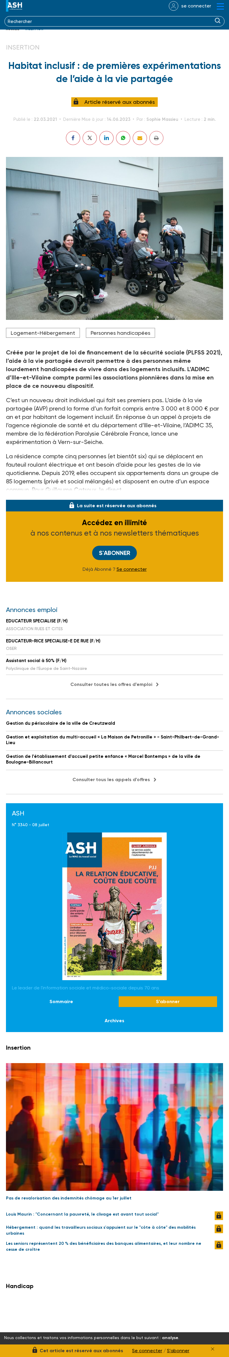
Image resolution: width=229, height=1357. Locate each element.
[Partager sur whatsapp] (123, 138)
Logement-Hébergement (43, 333)
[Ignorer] (212, 1348)
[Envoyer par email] (140, 138)
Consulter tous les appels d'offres (111, 779)
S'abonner (114, 552)
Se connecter (132, 569)
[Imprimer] (156, 138)
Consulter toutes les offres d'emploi (111, 684)
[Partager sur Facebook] (73, 138)
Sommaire (61, 1001)
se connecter (196, 6)
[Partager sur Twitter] (90, 138)
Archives (114, 1020)
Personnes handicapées (120, 333)
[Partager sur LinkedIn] (106, 138)
